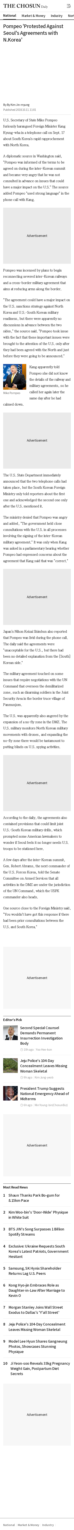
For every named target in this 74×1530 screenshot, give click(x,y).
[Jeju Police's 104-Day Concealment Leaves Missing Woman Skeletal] (10, 1065)
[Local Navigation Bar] (69, 6)
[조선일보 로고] (25, 6)
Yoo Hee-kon (44, 1049)
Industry (48, 1525)
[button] (69, 6)
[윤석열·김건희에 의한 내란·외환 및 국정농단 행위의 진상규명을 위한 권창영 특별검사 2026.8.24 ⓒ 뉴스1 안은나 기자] (10, 1032)
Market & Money (28, 1525)
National (9, 1525)
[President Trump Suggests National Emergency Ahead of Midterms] (10, 1093)
